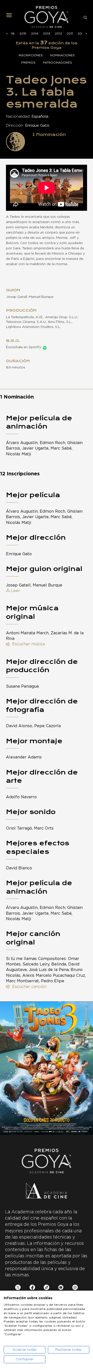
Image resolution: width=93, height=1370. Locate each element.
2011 (70, 33)
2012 (58, 33)
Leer (15, 591)
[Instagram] (75, 1288)
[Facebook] (32, 1288)
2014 (34, 33)
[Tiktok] (46, 1288)
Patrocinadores (57, 62)
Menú (11, 17)
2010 (81, 33)
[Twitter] (18, 1288)
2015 (22, 33)
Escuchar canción (29, 987)
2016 (11, 33)
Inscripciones (31, 55)
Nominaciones (62, 55)
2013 (46, 33)
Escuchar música (28, 644)
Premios (28, 62)
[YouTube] (61, 1288)
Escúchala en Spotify (23, 347)
